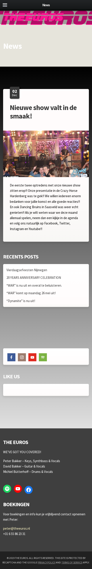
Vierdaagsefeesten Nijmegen (26, 270)
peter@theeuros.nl (16, 528)
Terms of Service (71, 562)
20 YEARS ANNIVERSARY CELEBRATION (33, 277)
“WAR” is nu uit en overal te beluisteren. (34, 285)
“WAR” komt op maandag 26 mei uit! (31, 293)
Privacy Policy (46, 562)
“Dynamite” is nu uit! (20, 301)
